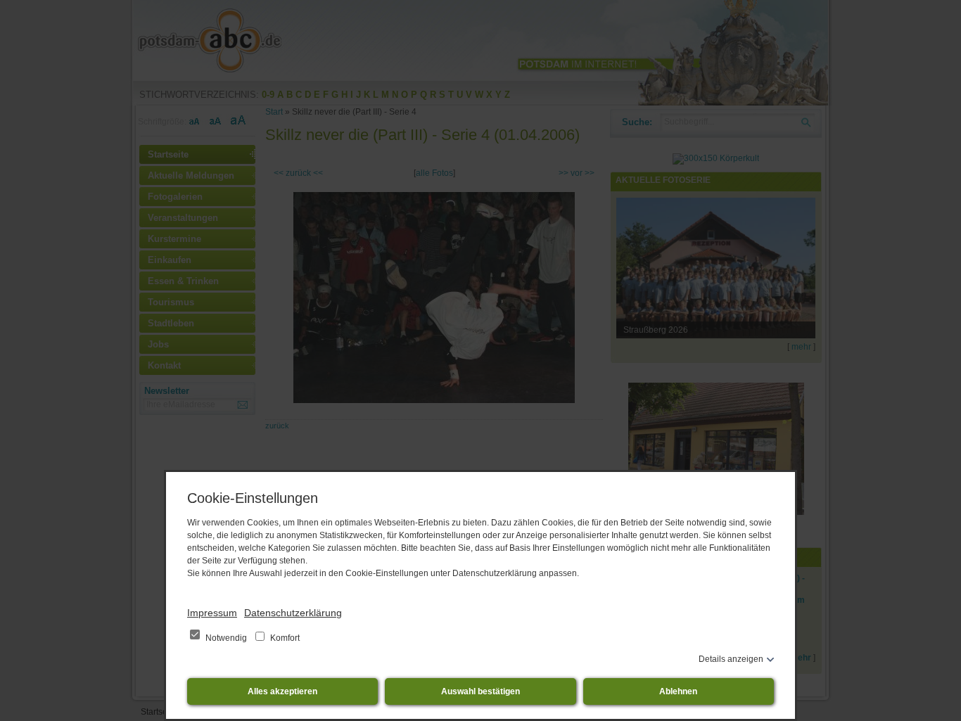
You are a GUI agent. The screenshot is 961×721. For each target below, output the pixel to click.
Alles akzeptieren (282, 691)
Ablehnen (678, 691)
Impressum (212, 612)
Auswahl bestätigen (480, 691)
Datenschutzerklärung (293, 612)
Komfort (284, 638)
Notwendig (226, 638)
